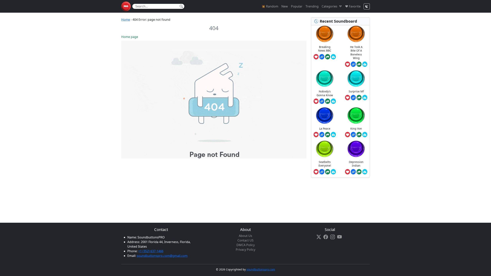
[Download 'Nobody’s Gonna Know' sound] (333, 101)
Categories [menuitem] (329, 6)
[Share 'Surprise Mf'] (359, 97)
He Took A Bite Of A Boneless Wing (356, 52)
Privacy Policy (245, 249)
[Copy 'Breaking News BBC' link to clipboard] (321, 56)
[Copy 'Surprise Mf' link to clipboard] (353, 97)
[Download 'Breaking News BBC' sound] (333, 56)
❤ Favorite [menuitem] (353, 6)
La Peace (324, 128)
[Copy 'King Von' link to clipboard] (353, 134)
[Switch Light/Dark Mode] (367, 6)
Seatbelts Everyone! (325, 164)
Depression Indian (356, 164)
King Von (356, 128)
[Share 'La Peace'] (327, 134)
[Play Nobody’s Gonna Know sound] (325, 78)
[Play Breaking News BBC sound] (325, 33)
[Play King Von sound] (356, 115)
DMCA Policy (245, 245)
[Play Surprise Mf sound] (356, 78)
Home (125, 19)
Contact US (245, 240)
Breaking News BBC (324, 49)
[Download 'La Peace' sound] (333, 134)
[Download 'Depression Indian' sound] (364, 171)
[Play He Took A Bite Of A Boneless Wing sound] (356, 33)
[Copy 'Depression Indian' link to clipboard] (353, 171)
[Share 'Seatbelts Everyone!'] (327, 171)
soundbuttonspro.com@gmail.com (162, 256)
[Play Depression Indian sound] (356, 148)
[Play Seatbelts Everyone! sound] (325, 148)
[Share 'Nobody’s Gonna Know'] (327, 101)
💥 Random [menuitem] (269, 6)
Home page (129, 37)
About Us (245, 236)
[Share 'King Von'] (359, 134)
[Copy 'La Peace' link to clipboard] (321, 134)
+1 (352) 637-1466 (150, 251)
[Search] (181, 6)
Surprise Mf (356, 91)
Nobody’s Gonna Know (325, 93)
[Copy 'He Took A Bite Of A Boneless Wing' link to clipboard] (353, 64)
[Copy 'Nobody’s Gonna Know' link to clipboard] (321, 101)
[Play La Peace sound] (325, 115)
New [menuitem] (284, 6)
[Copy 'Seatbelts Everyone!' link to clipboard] (321, 171)
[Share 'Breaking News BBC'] (327, 56)
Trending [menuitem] (312, 6)
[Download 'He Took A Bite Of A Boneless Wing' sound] (364, 64)
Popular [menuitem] (296, 6)
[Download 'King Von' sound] (364, 134)
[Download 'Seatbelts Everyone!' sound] (333, 171)
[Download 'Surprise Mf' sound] (364, 97)
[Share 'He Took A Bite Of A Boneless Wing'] (359, 64)
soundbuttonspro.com (260, 269)
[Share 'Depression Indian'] (359, 171)
